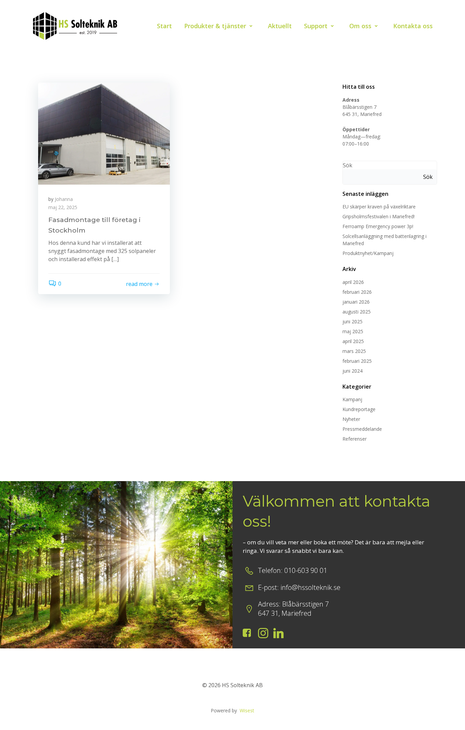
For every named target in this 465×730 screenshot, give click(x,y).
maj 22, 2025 (62, 207)
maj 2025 (352, 331)
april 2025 (353, 341)
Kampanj (352, 399)
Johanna (64, 199)
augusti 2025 (356, 311)
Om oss (360, 26)
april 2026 (353, 282)
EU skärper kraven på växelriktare (379, 206)
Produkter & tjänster (215, 26)
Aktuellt (280, 26)
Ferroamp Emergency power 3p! (377, 226)
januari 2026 (356, 302)
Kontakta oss (413, 26)
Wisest (247, 710)
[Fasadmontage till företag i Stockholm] (104, 133)
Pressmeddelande (362, 429)
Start (164, 26)
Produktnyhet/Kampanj (368, 253)
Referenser (354, 439)
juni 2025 (352, 321)
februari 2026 (357, 292)
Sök (347, 165)
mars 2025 (354, 351)
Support (315, 26)
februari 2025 (357, 361)
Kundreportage (358, 409)
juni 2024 (352, 371)
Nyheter (351, 419)
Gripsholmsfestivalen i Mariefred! (378, 216)
